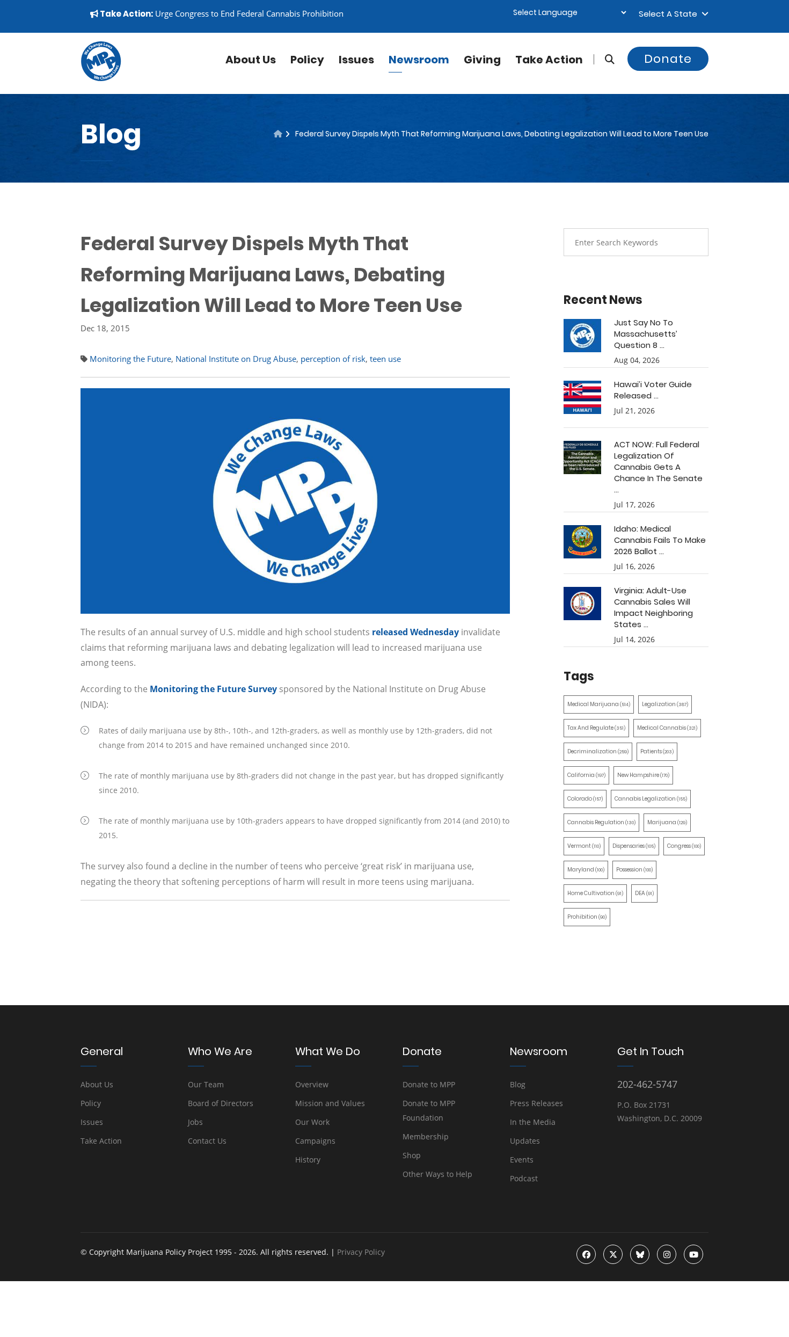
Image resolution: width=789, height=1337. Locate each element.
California (586, 775)
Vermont (584, 846)
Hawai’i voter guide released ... (653, 390)
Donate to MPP (429, 1084)
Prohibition (587, 917)
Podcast (524, 1178)
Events (522, 1159)
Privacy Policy (361, 1252)
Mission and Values (330, 1103)
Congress (684, 846)
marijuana (667, 822)
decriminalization (598, 751)
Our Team (206, 1084)
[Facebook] (586, 1254)
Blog (517, 1084)
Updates (525, 1141)
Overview (311, 1084)
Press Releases (536, 1103)
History (307, 1159)
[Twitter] (613, 1254)
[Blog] (278, 133)
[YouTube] (693, 1254)
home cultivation (595, 893)
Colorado (585, 799)
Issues (356, 59)
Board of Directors (220, 1103)
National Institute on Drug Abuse (236, 358)
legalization (665, 704)
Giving (482, 59)
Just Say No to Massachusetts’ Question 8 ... (645, 334)
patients (657, 751)
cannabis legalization (651, 799)
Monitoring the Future (130, 358)
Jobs (195, 1122)
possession (634, 870)
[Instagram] (666, 1254)
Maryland (585, 870)
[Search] (604, 59)
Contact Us (207, 1141)
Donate (668, 58)
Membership (426, 1136)
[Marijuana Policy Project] (101, 78)
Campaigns (315, 1141)
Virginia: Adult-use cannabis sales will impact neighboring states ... (653, 607)
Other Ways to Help (437, 1174)
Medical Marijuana (598, 704)
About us (250, 59)
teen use (385, 358)
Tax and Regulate (596, 728)
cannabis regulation (601, 822)
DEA (644, 893)
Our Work (312, 1122)
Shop (412, 1155)
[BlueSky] (639, 1254)
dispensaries (633, 846)
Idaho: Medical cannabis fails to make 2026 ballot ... (660, 540)
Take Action (549, 59)
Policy (307, 59)
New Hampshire (643, 775)
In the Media (533, 1122)
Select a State (670, 14)
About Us (97, 1084)
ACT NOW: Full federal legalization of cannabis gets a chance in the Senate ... (658, 467)
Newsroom (419, 59)
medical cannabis (667, 728)
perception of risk (333, 358)
